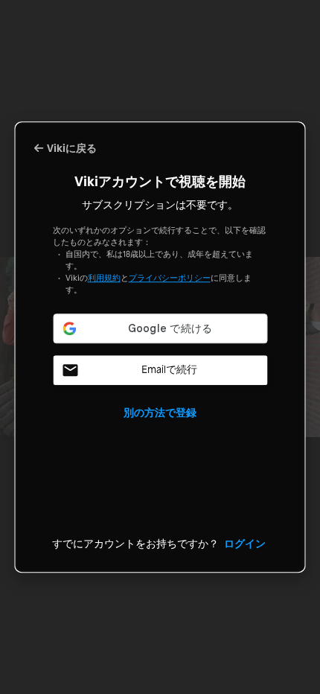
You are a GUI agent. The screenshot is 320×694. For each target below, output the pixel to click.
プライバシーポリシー (170, 278)
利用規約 (104, 278)
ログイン (245, 543)
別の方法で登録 (160, 412)
